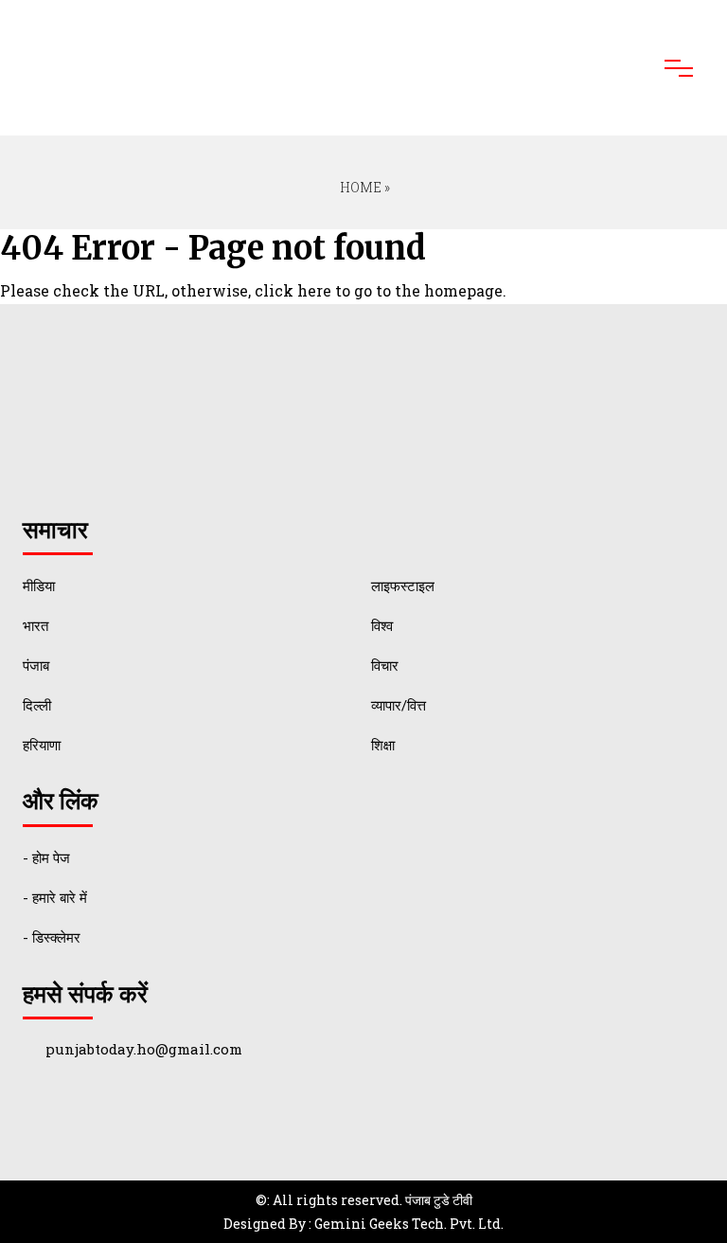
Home (359, 187)
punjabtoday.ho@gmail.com (143, 1048)
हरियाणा (42, 744)
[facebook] (48, 1104)
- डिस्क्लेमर (51, 937)
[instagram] (170, 1104)
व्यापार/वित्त (398, 704)
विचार (385, 665)
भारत (35, 625)
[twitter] (89, 1104)
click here (293, 290)
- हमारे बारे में (55, 897)
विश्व (382, 625)
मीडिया (39, 585)
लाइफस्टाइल (402, 585)
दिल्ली (37, 704)
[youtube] (130, 1104)
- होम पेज (46, 857)
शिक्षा (383, 744)
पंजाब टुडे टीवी (438, 1200)
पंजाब (36, 665)
